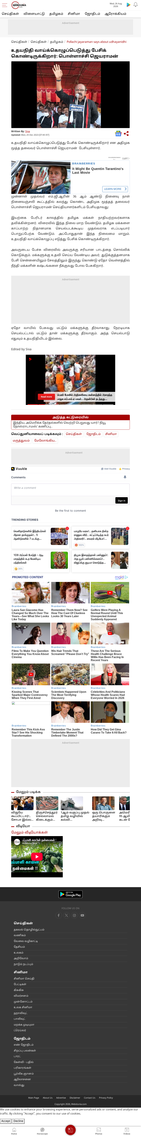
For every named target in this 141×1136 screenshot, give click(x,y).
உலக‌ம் (18, 953)
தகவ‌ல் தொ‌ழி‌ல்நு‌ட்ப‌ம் (29, 929)
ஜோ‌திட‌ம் (92, 14)
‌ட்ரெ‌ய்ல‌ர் (20, 1030)
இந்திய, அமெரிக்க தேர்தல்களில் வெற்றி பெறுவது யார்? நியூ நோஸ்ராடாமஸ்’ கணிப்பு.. (59, 424)
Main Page (33, 1098)
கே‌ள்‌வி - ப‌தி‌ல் (24, 1062)
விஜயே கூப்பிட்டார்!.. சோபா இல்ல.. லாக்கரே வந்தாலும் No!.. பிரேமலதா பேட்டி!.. (21, 816)
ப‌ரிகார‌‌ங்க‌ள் (22, 1068)
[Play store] (128, 4)
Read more (46, 396)
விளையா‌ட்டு (34, 14)
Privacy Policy (106, 1098)
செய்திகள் (10, 14)
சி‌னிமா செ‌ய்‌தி (24, 978)
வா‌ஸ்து (19, 1085)
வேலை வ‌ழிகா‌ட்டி (26, 941)
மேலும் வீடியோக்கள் (29, 833)
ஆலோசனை (22, 1079)
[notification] (135, 4)
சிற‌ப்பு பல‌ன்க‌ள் (25, 1050)
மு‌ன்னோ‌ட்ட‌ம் (23, 1001)
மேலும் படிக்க (28, 792)
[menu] (5, 5)
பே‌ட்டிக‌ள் (20, 984)
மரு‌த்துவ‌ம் (21, 441)
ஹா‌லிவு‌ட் (20, 1013)
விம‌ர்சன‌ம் (21, 996)
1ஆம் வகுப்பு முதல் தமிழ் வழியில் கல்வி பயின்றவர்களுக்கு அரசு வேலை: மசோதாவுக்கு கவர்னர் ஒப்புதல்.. (75, 816)
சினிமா (74, 14)
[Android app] (70, 894)
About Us (47, 1098)
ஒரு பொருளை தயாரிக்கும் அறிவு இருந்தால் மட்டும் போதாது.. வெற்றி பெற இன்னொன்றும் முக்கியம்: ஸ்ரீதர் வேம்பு (104, 816)
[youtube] (74, 915)
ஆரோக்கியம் (115, 14)
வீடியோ (23, 826)
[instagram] (82, 915)
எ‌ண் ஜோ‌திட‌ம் (24, 1045)
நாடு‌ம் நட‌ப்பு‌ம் (23, 964)
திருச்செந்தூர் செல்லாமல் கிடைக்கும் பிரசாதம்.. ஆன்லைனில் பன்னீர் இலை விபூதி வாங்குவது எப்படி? (47, 816)
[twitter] (66, 915)
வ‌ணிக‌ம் (20, 935)
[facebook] (59, 915)
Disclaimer (75, 1098)
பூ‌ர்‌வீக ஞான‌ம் (24, 1074)
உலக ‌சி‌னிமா (23, 1007)
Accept (5, 1121)
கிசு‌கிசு (19, 990)
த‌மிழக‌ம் (56, 14)
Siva (27, 131)
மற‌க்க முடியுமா (24, 1025)
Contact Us (89, 1098)
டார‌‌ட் (17, 1056)
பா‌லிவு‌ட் (19, 1019)
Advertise (61, 1098)
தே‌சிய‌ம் (19, 947)
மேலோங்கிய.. (45, 441)
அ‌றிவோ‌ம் (21, 958)
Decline (18, 1121)
